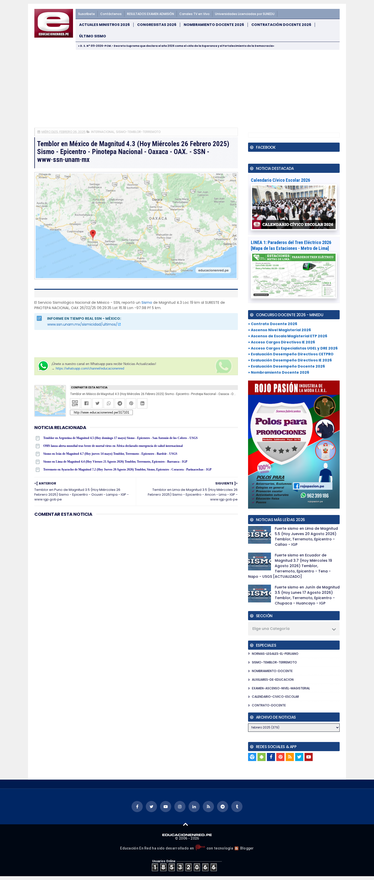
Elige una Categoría (271, 628)
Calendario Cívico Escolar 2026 (280, 180)
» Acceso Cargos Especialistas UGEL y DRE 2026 (293, 348)
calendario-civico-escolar (275, 696)
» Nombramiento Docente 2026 (278, 372)
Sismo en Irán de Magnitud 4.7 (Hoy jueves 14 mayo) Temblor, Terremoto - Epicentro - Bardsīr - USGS (110, 454)
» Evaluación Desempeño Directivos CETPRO (291, 354)
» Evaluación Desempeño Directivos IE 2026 (290, 360)
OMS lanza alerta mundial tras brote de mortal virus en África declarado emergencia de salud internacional (113, 446)
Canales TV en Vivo (194, 14)
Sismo (146, 302)
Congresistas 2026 (156, 25)
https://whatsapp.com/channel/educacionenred (90, 368)
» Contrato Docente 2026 (272, 323)
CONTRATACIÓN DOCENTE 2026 (281, 25)
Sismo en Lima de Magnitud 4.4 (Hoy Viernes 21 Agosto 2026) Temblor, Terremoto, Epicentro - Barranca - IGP (115, 461)
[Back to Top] (185, 824)
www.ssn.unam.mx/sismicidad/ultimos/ (82, 324)
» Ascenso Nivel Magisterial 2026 (279, 329)
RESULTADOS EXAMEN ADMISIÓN (150, 14)
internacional (102, 132)
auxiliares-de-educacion (273, 679)
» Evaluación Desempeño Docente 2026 (286, 366)
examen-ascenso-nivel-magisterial (281, 688)
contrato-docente (269, 705)
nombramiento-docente (272, 671)
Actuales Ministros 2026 (104, 25)
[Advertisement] (187, 88)
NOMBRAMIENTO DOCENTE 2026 (214, 25)
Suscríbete (86, 14)
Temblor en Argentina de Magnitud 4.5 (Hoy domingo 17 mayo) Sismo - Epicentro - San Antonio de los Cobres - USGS (120, 438)
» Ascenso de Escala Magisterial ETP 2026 (287, 336)
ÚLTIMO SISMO (92, 36)
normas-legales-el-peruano (275, 653)
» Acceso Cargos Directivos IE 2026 (281, 342)
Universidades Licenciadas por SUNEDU (245, 14)
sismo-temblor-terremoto (138, 132)
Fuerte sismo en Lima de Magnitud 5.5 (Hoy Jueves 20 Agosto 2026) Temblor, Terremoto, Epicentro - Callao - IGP (306, 536)
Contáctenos (111, 14)
